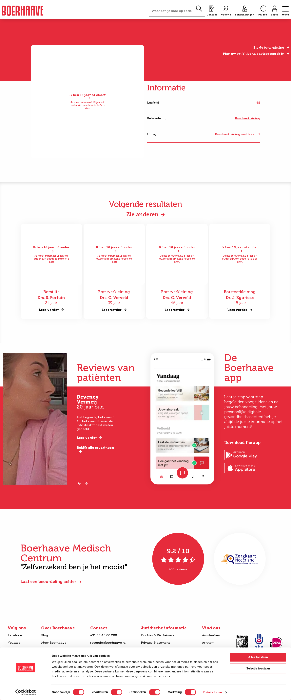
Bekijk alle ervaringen (95, 448)
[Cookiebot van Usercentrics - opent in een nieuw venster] (25, 692)
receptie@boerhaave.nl (108, 642)
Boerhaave (22, 11)
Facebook (15, 635)
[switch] (116, 692)
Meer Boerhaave (53, 642)
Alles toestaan (258, 657)
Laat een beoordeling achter (48, 581)
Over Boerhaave (58, 628)
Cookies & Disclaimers (157, 635)
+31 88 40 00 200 (103, 635)
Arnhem (208, 642)
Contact (98, 628)
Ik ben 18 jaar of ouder (87, 95)
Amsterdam (211, 635)
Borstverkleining (247, 118)
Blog (44, 635)
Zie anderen (142, 214)
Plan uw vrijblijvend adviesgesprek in (253, 54)
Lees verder (87, 438)
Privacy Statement (155, 642)
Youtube (14, 642)
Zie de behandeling (268, 47)
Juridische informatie (164, 628)
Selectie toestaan (258, 668)
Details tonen (212, 692)
